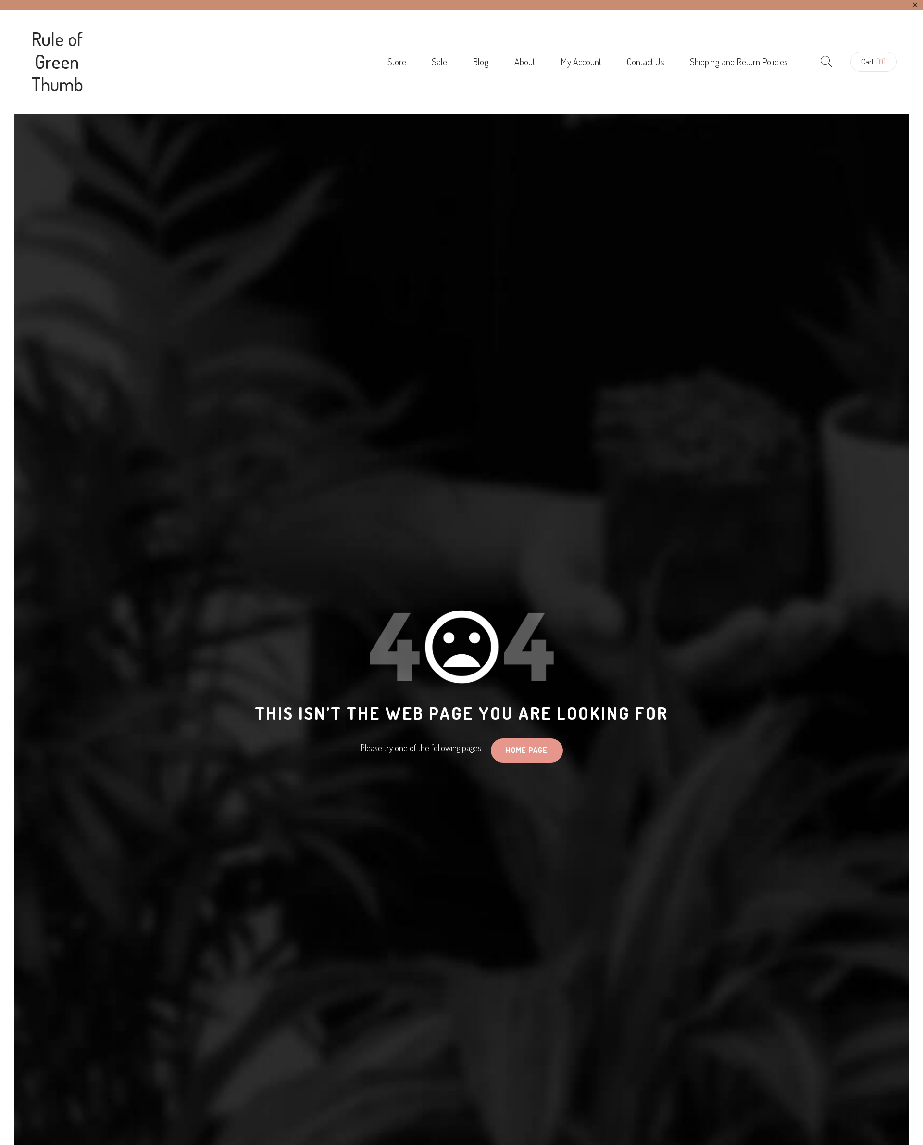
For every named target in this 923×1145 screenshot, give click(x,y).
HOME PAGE (527, 750)
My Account (581, 61)
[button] (873, 62)
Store (396, 61)
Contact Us (645, 61)
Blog (481, 61)
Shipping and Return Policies (739, 61)
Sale (439, 61)
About (524, 61)
